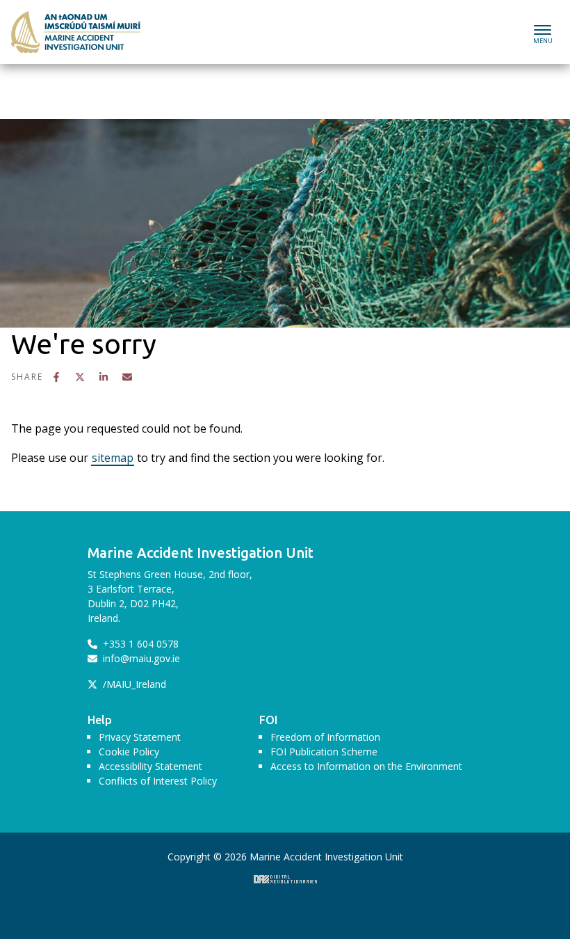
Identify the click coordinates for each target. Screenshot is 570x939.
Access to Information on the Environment (366, 766)
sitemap (112, 457)
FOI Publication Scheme (323, 751)
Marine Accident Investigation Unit (59, 23)
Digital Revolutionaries (285, 879)
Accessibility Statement (150, 766)
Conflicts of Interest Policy (158, 780)
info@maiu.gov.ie (140, 658)
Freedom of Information (325, 737)
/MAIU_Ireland (133, 684)
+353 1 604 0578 (139, 643)
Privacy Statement (140, 737)
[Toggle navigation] (542, 32)
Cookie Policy (129, 751)
